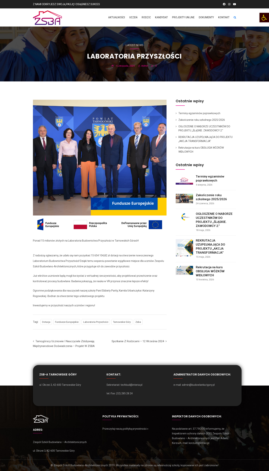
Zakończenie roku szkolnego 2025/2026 (201, 119)
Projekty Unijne (183, 17)
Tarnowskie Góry (122, 322)
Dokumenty (206, 17)
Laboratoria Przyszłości (95, 322)
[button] (264, 17)
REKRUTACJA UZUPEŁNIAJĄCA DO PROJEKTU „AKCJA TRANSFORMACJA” (210, 246)
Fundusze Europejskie (67, 322)
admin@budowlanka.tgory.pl (198, 384)
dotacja (46, 322)
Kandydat (161, 17)
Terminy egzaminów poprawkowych (199, 113)
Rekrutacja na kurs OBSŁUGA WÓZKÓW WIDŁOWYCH (210, 271)
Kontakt (223, 17)
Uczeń (133, 17)
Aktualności (116, 17)
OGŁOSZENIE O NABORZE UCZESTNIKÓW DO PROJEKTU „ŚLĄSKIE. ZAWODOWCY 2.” (214, 220)
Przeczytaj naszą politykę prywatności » (125, 428)
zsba (138, 322)
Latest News (134, 45)
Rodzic (146, 17)
